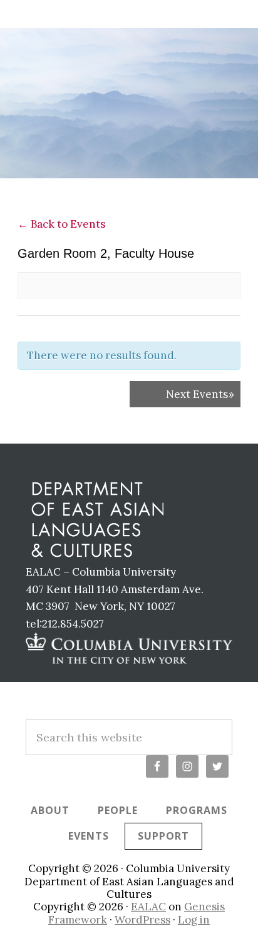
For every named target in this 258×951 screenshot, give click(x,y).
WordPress (142, 920)
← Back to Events (61, 224)
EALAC (148, 906)
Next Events (200, 394)
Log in (194, 920)
